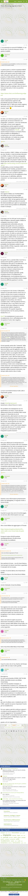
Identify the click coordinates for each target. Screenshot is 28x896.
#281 (26, 45)
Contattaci (3, 880)
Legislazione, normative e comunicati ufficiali (11, 797)
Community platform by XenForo (11, 887)
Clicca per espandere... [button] (14, 386)
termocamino (16, 843)
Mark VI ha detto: (4, 330)
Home (22, 880)
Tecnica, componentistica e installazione (10, 790)
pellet (15, 837)
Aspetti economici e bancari (8, 774)
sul (21, 841)
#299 (26, 655)
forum (9, 832)
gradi (24, 832)
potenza (2, 839)
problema (7, 839)
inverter (14, 835)
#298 (26, 635)
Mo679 (3, 316)
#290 (26, 400)
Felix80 (17, 130)
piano (19, 837)
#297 (26, 593)
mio (24, 835)
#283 (26, 116)
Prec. (10, 725)
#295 (26, 548)
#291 (26, 440)
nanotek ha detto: (4, 595)
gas (21, 832)
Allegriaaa (5, 776)
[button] (1, 878)
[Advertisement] (14, 23)
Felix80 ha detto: (4, 62)
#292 (26, 481)
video (25, 842)
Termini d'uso (8, 880)
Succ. (18, 725)
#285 (26, 189)
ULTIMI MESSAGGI (5, 766)
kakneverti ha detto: (5, 551)
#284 (26, 149)
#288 (26, 288)
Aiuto (19, 880)
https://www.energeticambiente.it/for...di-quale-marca (11, 555)
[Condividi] (24, 45)
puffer (17, 839)
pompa (23, 837)
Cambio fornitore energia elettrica (10, 768)
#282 (26, 59)
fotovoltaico (15, 833)
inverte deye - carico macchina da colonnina (12, 798)
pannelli (5, 837)
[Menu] (1, 1)
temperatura (4, 843)
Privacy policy (14, 880)
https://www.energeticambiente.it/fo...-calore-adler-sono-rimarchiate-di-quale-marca (12, 531)
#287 (26, 257)
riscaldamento (5, 841)
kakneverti (13, 403)
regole (22, 842)
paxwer (3, 7)
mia (22, 835)
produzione (12, 839)
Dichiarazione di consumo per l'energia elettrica (13, 792)
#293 (26, 510)
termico (10, 842)
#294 (26, 523)
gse (1, 835)
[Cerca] (26, 1)
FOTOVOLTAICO (6, 804)
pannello (11, 837)
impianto (7, 835)
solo (16, 841)
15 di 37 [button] (14, 725)
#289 (26, 328)
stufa (19, 841)
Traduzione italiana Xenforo (5, 888)
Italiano (5, 878)
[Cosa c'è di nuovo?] (24, 1)
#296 (26, 582)
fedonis (7, 192)
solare (12, 841)
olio (1, 837)
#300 (26, 674)
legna (18, 835)
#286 (26, 216)
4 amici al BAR (5, 781)
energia (3, 832)
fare (6, 832)
